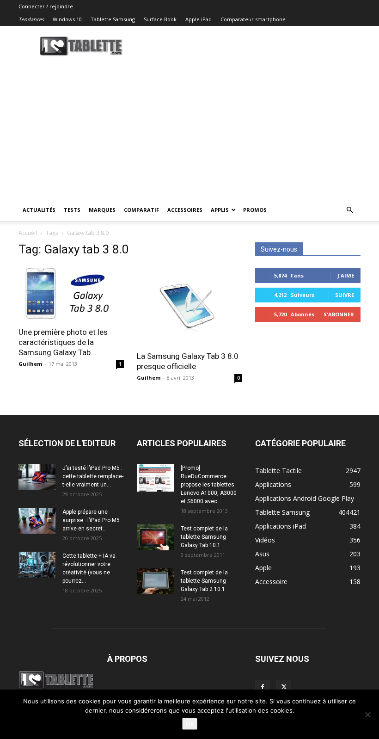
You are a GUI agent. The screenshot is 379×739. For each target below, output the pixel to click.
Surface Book (160, 19)
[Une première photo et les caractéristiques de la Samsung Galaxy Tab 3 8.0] (71, 293)
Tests (72, 209)
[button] (349, 210)
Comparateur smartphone (253, 19)
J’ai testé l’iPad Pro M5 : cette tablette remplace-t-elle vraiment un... (92, 476)
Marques (102, 209)
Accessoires (184, 209)
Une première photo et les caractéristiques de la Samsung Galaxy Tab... (63, 342)
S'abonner (339, 314)
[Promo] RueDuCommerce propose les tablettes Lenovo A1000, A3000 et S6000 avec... (209, 485)
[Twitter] (283, 687)
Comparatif (141, 209)
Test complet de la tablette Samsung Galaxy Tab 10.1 (204, 536)
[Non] (367, 714)
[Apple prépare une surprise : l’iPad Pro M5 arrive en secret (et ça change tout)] (36, 521)
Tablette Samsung (113, 19)
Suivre (344, 294)
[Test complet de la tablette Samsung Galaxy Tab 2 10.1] (155, 581)
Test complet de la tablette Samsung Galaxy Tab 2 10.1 (204, 580)
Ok (190, 723)
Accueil (27, 233)
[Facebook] (262, 687)
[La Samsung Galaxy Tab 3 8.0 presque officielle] (189, 305)
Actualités (39, 209)
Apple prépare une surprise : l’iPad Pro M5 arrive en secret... (91, 520)
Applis (220, 209)
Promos (255, 209)
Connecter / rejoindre (45, 6)
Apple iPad (198, 19)
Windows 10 (67, 19)
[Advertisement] (189, 129)
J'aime (345, 275)
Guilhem (30, 363)
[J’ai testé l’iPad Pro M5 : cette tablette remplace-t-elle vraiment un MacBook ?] (36, 477)
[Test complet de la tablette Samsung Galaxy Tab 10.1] (155, 537)
